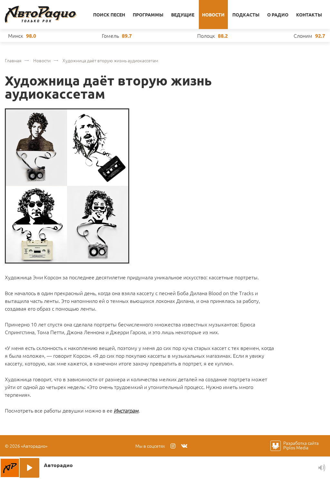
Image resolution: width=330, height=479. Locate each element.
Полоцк (206, 35)
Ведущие (182, 14)
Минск (15, 35)
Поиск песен (109, 14)
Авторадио (41, 14)
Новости (213, 14)
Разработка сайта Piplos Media (301, 445)
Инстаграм (126, 410)
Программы (148, 14)
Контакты (309, 14)
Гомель (110, 35)
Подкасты (245, 14)
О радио (277, 14)
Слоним (303, 35)
